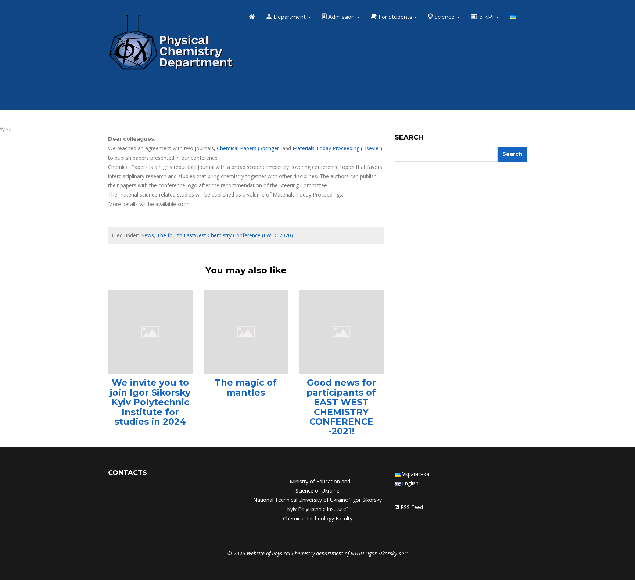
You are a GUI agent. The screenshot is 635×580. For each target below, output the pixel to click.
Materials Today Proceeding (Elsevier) (337, 148)
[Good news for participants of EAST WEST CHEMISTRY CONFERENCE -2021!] (341, 331)
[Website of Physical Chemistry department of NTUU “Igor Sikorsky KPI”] (171, 43)
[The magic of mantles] (246, 331)
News (147, 235)
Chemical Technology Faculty (317, 518)
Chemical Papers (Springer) (249, 148)
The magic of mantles (246, 387)
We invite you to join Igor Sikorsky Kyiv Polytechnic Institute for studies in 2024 (150, 402)
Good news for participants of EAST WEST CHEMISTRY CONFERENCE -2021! (341, 406)
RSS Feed (412, 507)
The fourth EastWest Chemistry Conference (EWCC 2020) (225, 235)
